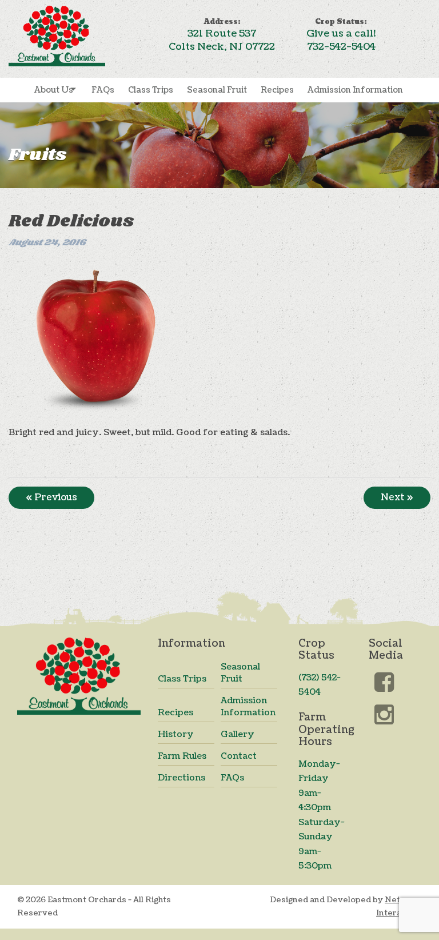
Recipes (277, 90)
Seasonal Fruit (217, 90)
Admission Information (355, 90)
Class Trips (150, 90)
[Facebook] (383, 684)
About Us (53, 90)
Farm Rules (182, 756)
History (176, 734)
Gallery (237, 734)
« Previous (51, 497)
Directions (181, 778)
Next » (397, 497)
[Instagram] (383, 715)
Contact (239, 756)
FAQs (102, 90)
